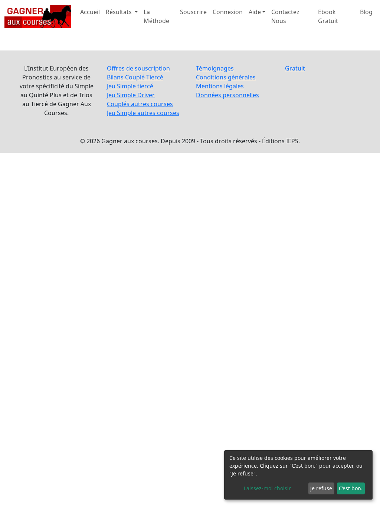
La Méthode (156, 16)
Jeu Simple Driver (131, 95)
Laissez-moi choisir (267, 488)
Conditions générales (226, 77)
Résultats (119, 12)
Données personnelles (227, 95)
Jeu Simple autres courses (143, 113)
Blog (366, 12)
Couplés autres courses (140, 104)
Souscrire (193, 12)
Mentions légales (220, 86)
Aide (255, 12)
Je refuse (321, 488)
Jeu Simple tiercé (130, 86)
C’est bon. (351, 488)
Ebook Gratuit (328, 16)
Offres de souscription (138, 68)
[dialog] (298, 475)
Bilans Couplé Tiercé (135, 77)
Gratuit (295, 68)
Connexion (228, 12)
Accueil (90, 12)
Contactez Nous (285, 16)
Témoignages (215, 68)
